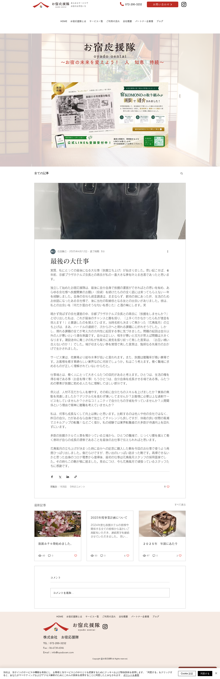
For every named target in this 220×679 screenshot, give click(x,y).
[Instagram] (184, 4)
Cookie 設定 (187, 673)
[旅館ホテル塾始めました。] (57, 524)
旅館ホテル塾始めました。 (55, 543)
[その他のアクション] (168, 251)
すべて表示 (180, 505)
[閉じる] (216, 673)
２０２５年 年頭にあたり (160, 543)
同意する (205, 673)
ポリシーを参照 (131, 675)
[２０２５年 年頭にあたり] (162, 524)
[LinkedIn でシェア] (67, 476)
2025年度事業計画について (109, 517)
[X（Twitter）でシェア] (59, 476)
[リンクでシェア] (75, 476)
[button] (181, 173)
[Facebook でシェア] (51, 476)
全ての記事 (41, 173)
